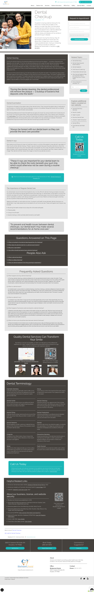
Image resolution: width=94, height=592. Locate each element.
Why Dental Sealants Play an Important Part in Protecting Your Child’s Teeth (79, 76)
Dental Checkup (16, 530)
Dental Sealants (77, 67)
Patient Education (56, 5)
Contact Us (78, 548)
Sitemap (13, 579)
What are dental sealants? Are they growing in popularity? (24, 262)
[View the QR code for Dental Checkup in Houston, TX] (50, 358)
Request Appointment (47, 548)
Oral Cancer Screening (79, 69)
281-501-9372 (53, 471)
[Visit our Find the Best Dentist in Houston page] (52, 374)
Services (47, 5)
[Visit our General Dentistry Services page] (36, 374)
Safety (73, 5)
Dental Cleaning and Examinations (78, 63)
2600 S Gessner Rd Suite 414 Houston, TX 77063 (67, 2)
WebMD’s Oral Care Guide (20, 489)
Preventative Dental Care (79, 72)
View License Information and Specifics (30, 512)
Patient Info (39, 5)
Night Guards (76, 115)
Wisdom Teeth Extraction (79, 119)
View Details (21, 519)
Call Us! (86, 2)
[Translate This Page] (91, 589)
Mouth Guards (76, 112)
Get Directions (15, 548)
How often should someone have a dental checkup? (22, 250)
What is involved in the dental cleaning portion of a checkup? (25, 242)
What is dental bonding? (15, 257)
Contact (89, 5)
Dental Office (76, 123)
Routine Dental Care (78, 117)
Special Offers (81, 5)
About (32, 5)
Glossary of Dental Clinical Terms (36, 484)
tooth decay (12, 116)
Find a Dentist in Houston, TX (77, 82)
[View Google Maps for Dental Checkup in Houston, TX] (26, 360)
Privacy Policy (8, 579)
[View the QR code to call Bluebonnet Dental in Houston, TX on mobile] (79, 150)
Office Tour (67, 5)
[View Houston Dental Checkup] (15, 48)
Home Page (39, 487)
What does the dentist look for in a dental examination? (23, 245)
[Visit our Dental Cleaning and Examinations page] (20, 374)
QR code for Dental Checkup (12, 533)
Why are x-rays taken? (14, 247)
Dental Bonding (77, 60)
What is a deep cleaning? (15, 260)
